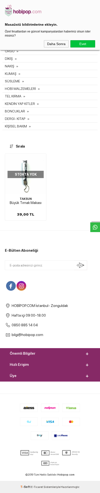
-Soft (25, 487)
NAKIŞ (9, 66)
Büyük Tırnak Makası (26, 203)
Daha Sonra (56, 44)
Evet (82, 44)
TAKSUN (26, 199)
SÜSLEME (12, 81)
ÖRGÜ (10, 51)
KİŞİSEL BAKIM (16, 126)
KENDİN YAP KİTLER (20, 104)
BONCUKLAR (15, 111)
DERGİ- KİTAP (15, 119)
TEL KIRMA (13, 96)
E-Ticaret (37, 487)
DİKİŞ (9, 59)
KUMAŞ (11, 74)
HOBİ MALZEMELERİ (20, 89)
